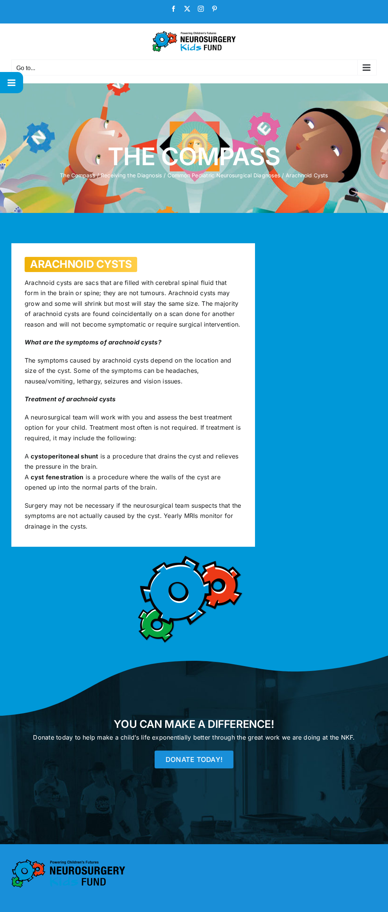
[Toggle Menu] (11, 82)
